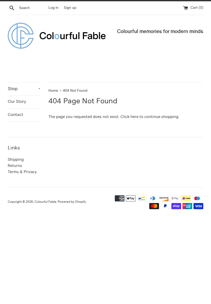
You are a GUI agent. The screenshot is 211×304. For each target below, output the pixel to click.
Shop (24, 89)
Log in (53, 8)
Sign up (70, 8)
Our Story (17, 102)
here (134, 117)
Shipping (16, 160)
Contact (15, 115)
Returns (15, 166)
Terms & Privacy (22, 172)
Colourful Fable (45, 202)
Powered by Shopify (72, 202)
